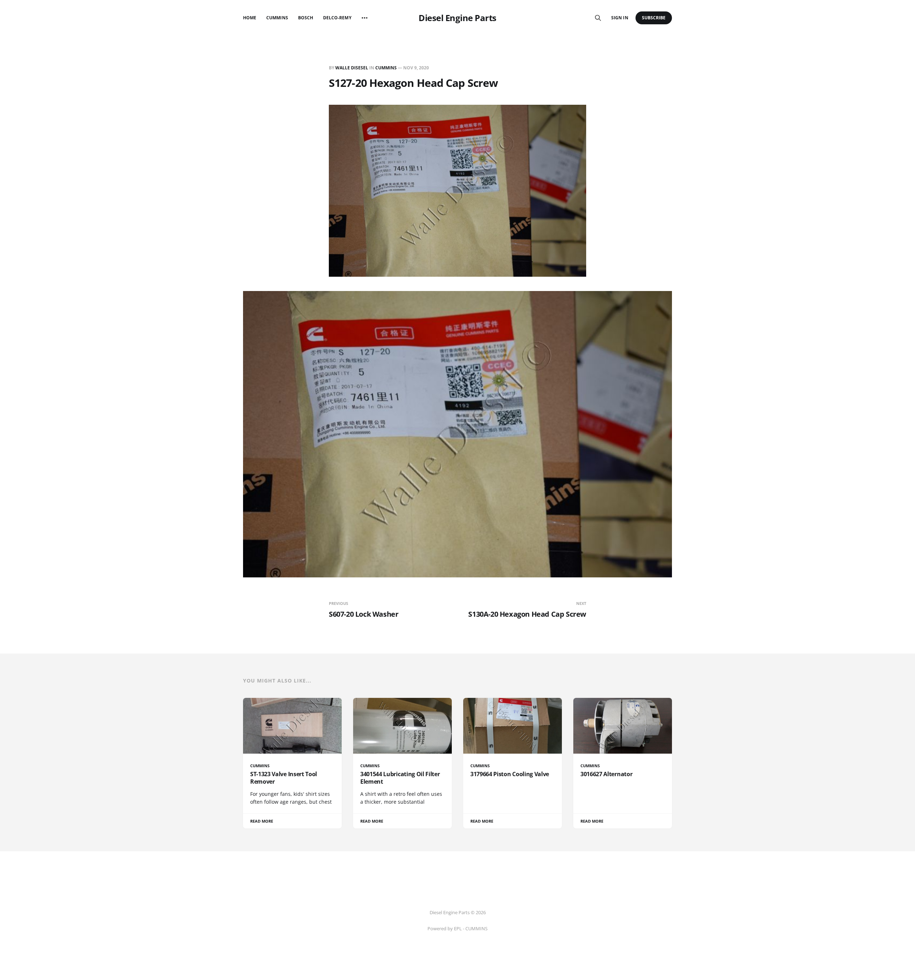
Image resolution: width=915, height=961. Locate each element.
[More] (364, 18)
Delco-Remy (337, 18)
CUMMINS (386, 68)
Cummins (277, 18)
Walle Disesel (351, 68)
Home (249, 18)
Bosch (305, 18)
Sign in (619, 18)
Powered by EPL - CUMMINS (457, 928)
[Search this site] (598, 18)
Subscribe (654, 18)
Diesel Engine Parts (457, 18)
